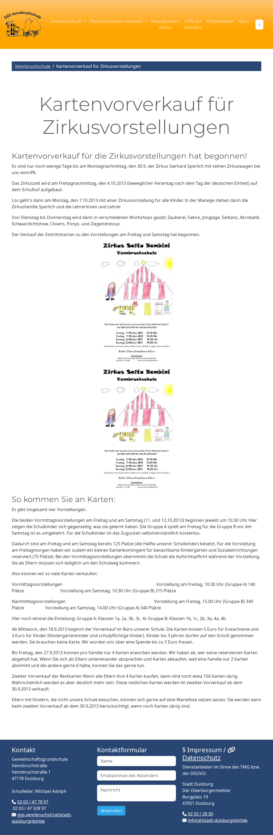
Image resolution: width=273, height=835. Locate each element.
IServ (243, 21)
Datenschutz (201, 757)
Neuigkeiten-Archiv (165, 24)
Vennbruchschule (32, 66)
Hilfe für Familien (193, 24)
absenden (111, 810)
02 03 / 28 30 (200, 814)
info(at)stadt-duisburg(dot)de (217, 820)
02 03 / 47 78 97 (32, 802)
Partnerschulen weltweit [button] (117, 21)
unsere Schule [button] (66, 21)
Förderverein (220, 21)
